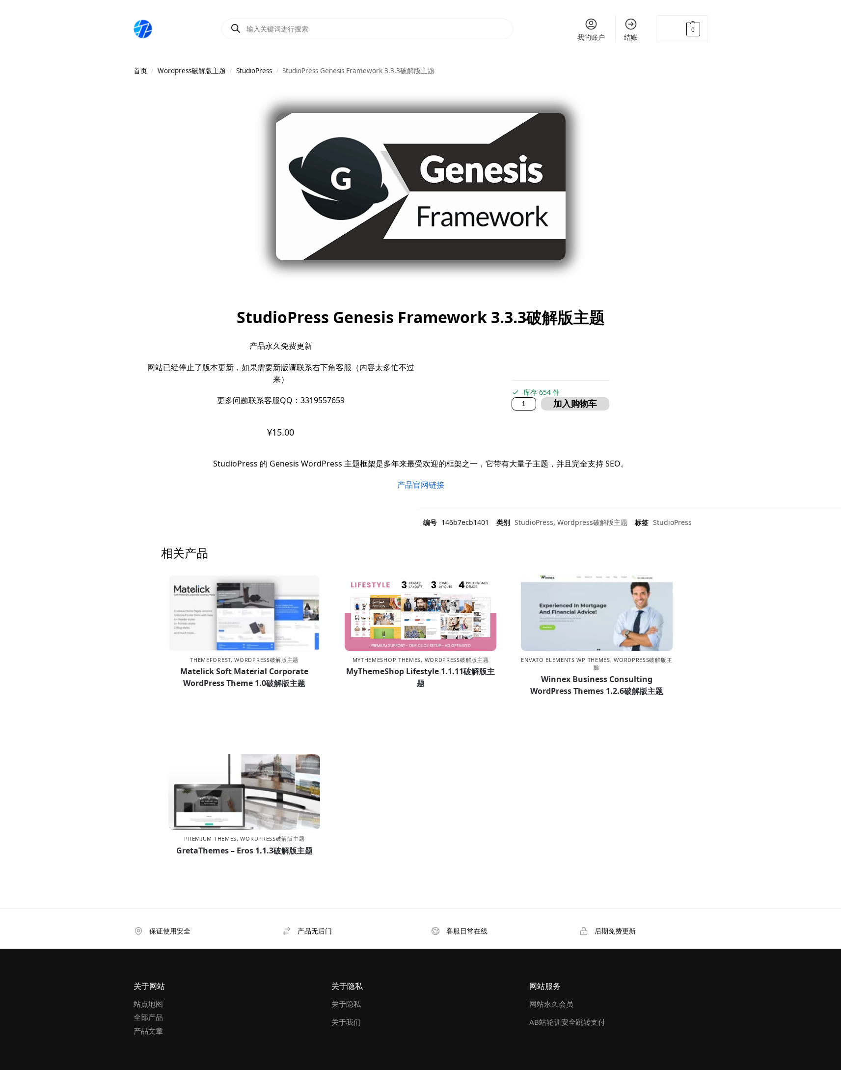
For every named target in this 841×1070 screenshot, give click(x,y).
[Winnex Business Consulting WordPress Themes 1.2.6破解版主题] (597, 613)
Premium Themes (210, 838)
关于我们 (346, 1022)
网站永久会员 (551, 1004)
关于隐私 (346, 1004)
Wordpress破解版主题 (192, 70)
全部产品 (148, 1017)
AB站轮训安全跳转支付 (567, 1022)
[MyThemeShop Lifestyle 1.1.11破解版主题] (420, 613)
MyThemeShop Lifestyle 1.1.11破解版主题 (420, 677)
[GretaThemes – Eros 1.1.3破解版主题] (244, 792)
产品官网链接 (420, 484)
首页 (140, 70)
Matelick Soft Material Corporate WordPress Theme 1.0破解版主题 (244, 677)
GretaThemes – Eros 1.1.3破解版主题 (244, 850)
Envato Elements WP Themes (565, 659)
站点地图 (148, 1004)
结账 (631, 37)
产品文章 (148, 1031)
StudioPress (254, 70)
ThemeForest (210, 659)
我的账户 (591, 37)
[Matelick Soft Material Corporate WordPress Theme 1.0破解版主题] (244, 613)
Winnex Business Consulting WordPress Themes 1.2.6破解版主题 (596, 685)
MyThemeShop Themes (387, 659)
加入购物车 (575, 404)
